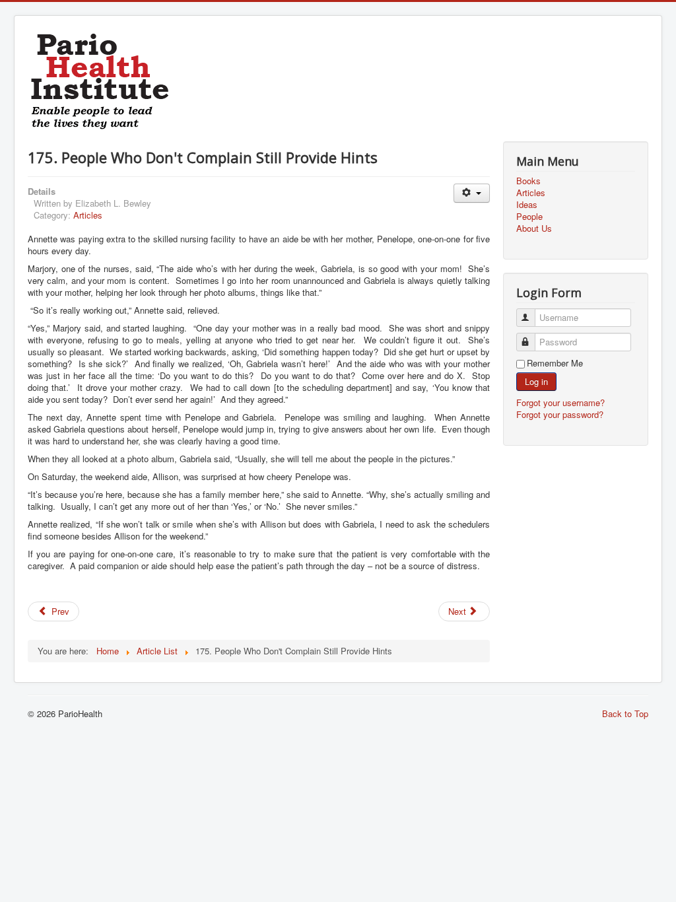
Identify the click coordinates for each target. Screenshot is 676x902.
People (529, 217)
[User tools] (472, 193)
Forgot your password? (559, 414)
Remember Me (555, 363)
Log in (536, 381)
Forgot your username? (560, 402)
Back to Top (625, 713)
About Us (534, 228)
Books (528, 181)
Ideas (526, 205)
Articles (87, 215)
